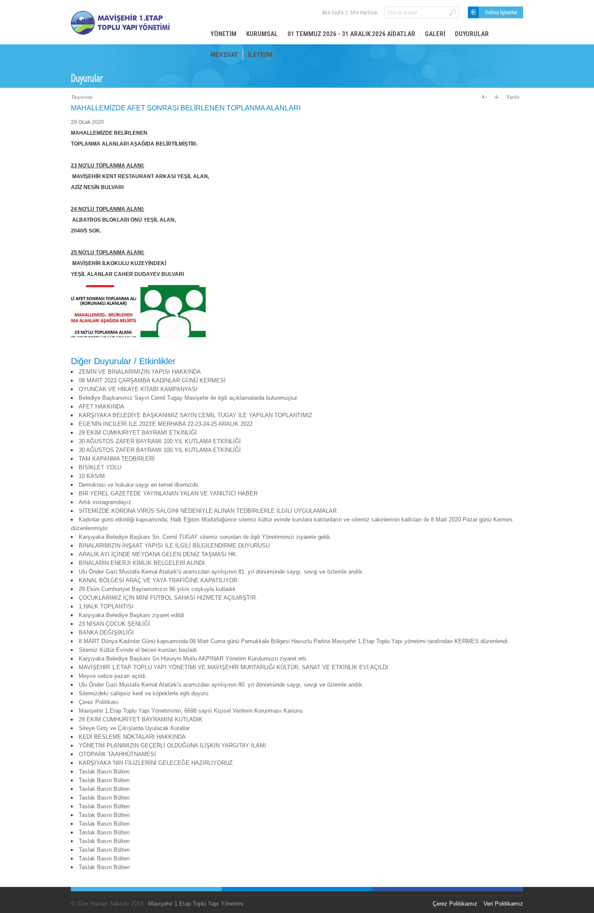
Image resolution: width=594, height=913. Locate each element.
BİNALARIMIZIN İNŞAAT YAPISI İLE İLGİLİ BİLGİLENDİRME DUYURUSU (174, 545)
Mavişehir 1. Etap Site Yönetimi (136, 23)
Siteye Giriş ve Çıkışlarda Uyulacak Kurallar (134, 728)
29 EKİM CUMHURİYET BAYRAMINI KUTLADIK (141, 719)
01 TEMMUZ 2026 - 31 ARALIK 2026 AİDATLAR (351, 34)
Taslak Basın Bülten (104, 771)
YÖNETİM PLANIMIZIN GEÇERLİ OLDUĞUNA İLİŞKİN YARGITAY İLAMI (172, 745)
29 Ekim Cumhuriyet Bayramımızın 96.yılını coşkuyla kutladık (157, 589)
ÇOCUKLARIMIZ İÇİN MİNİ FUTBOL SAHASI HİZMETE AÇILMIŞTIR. (168, 597)
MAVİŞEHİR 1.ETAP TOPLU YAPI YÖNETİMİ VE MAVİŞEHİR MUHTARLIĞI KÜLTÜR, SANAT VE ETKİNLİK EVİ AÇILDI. (234, 667)
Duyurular (472, 34)
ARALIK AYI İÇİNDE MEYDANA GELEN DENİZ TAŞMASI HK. (158, 554)
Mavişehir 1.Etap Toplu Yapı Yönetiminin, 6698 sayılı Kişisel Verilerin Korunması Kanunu (191, 710)
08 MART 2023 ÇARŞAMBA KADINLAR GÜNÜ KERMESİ (152, 380)
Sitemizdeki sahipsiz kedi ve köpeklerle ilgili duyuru (143, 693)
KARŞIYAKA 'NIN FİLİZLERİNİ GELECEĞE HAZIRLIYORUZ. (156, 763)
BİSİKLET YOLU (100, 467)
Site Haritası (363, 12)
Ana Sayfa (333, 12)
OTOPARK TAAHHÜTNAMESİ (117, 754)
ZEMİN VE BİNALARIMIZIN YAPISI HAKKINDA (140, 372)
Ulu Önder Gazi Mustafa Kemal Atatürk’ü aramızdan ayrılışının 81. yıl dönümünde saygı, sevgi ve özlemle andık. (221, 571)
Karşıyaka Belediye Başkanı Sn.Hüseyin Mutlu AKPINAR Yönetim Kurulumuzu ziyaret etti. (193, 658)
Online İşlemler (501, 12)
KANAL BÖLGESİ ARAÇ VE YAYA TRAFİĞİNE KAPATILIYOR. (159, 580)
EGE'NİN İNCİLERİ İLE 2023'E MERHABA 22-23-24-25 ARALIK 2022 (166, 424)
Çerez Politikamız (455, 903)
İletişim (260, 55)
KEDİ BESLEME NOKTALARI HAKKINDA (132, 737)
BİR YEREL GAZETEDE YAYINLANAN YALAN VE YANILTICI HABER (168, 493)
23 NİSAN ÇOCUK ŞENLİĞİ (114, 624)
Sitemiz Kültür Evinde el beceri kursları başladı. (139, 650)
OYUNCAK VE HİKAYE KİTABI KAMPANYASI (138, 389)
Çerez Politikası (99, 702)
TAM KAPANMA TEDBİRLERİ (117, 458)
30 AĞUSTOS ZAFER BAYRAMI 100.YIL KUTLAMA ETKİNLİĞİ (160, 441)
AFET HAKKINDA (101, 406)
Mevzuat (224, 55)
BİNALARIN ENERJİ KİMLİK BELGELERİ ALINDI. (143, 563)
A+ (484, 97)
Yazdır (513, 97)
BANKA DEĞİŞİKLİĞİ (106, 632)
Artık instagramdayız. (106, 502)
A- (497, 97)
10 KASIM (92, 476)
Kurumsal (262, 34)
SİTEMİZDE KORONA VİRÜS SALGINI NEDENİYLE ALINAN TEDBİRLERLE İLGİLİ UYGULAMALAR (208, 511)
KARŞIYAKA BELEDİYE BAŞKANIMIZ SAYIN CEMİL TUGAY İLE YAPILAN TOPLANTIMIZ (195, 415)
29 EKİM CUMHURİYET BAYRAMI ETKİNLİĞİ (138, 432)
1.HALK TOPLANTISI (106, 606)
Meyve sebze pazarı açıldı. (113, 676)
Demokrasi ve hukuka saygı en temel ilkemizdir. (139, 484)
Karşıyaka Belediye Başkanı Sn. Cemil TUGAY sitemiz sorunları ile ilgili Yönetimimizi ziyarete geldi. (205, 537)
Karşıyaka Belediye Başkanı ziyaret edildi (131, 615)
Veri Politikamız (503, 903)
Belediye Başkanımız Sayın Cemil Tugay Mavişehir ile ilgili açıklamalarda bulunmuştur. (188, 398)
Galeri (435, 34)
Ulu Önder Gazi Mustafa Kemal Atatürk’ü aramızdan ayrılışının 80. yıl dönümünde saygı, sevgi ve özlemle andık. (221, 684)
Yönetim (223, 34)
